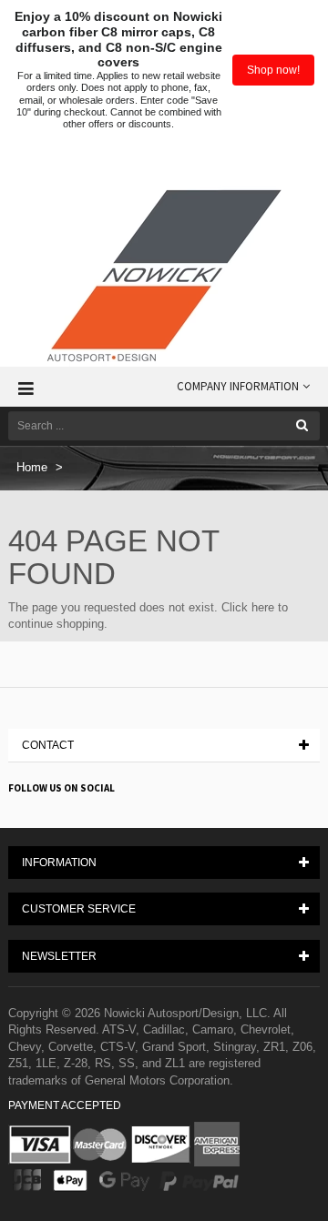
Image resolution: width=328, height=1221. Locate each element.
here (262, 607)
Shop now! (273, 70)
